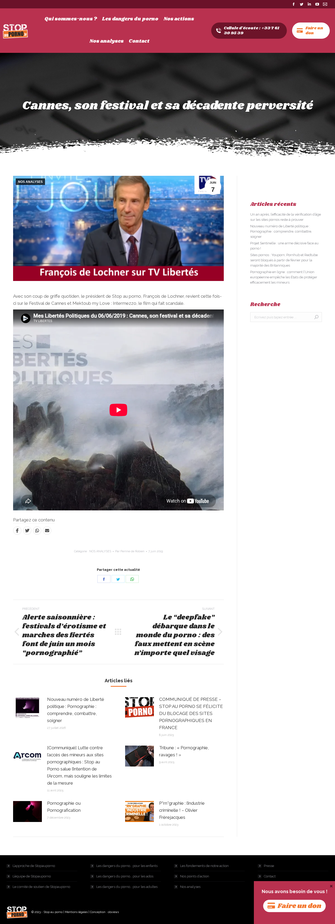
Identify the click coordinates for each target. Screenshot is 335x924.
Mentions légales (76, 912)
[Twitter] (27, 530)
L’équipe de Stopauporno (32, 876)
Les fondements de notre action (204, 866)
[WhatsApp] (37, 530)
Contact (270, 876)
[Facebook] (17, 530)
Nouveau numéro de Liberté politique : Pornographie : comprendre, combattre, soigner (75, 710)
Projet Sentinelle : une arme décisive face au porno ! (284, 245)
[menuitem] (70, 19)
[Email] (47, 530)
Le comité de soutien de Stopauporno (41, 887)
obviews (113, 912)
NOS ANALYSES (30, 182)
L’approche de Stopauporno (34, 866)
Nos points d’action (194, 876)
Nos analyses (190, 887)
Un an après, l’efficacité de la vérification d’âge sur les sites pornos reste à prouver (285, 217)
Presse (269, 866)
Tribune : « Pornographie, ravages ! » (184, 751)
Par (129, 551)
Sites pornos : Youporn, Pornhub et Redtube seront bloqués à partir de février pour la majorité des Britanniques (284, 260)
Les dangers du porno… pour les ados (124, 876)
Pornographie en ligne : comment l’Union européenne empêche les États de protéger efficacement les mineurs (283, 277)
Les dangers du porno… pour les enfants (127, 866)
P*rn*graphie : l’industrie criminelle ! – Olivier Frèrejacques (182, 810)
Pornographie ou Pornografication (64, 807)
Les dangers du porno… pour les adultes (127, 887)
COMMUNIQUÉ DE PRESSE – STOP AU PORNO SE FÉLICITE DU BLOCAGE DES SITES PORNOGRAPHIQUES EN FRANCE (191, 713)
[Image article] (27, 707)
